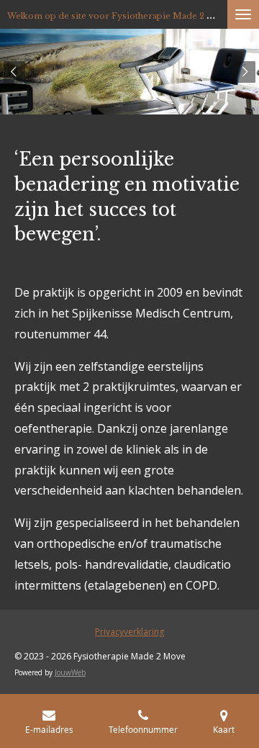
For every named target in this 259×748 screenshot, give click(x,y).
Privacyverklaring (129, 632)
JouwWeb (70, 672)
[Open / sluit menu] (243, 14)
